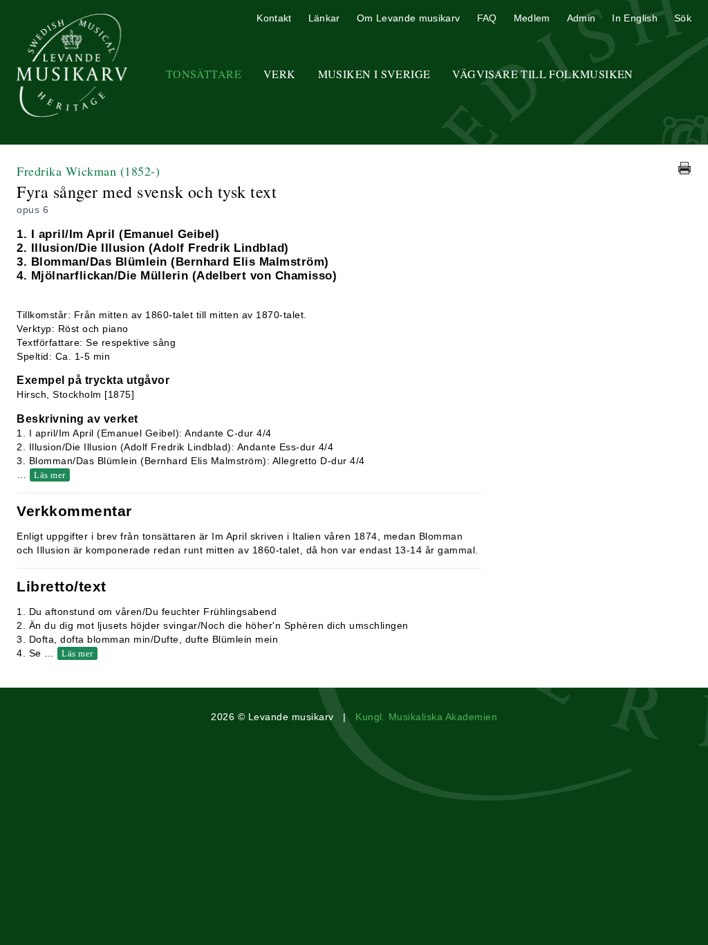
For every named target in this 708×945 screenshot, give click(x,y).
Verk (279, 73)
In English (635, 18)
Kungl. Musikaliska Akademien (426, 716)
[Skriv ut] (684, 168)
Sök (682, 18)
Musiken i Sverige (374, 73)
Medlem (532, 18)
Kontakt (274, 18)
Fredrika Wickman (88, 171)
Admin (581, 18)
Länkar (324, 18)
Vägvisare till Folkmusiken (542, 73)
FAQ (487, 18)
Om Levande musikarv (408, 18)
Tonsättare (203, 73)
